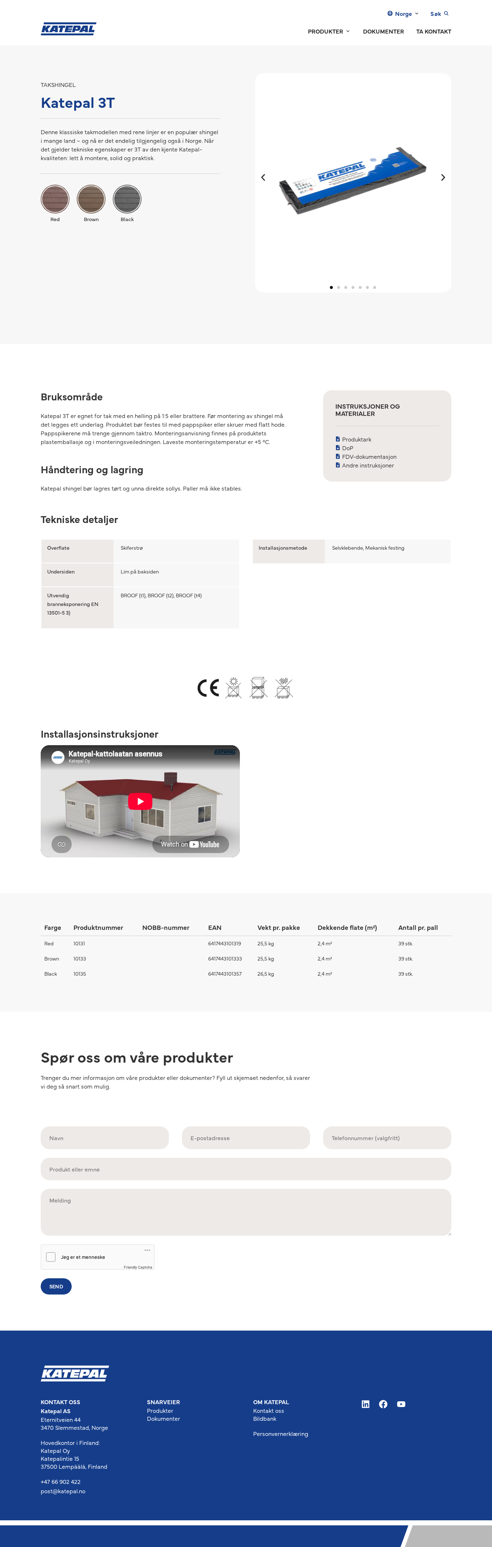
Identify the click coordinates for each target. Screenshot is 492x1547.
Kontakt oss (268, 1410)
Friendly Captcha (138, 1267)
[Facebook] (383, 1404)
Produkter (160, 1410)
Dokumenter (163, 1418)
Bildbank (264, 1418)
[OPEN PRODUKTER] (348, 31)
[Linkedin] (365, 1404)
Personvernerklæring (280, 1433)
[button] (263, 177)
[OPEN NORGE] (417, 13)
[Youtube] (401, 1404)
